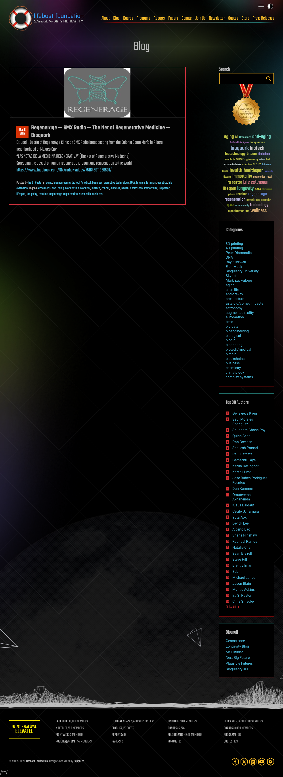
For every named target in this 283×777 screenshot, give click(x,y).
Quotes (233, 18)
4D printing (234, 248)
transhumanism (238, 211)
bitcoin (252, 154)
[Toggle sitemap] (261, 6)
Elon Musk (234, 267)
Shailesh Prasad (245, 448)
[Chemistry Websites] (246, 105)
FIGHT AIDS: (62, 735)
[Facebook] (235, 761)
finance (140, 183)
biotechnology (235, 154)
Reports (159, 18)
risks (258, 200)
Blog (116, 18)
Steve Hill (239, 559)
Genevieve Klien (244, 413)
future (257, 164)
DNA (132, 183)
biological (233, 336)
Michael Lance (243, 577)
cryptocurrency (251, 159)
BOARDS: (229, 728)
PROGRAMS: (230, 735)
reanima (43, 194)
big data (232, 326)
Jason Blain (241, 583)
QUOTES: (228, 741)
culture (262, 159)
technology (259, 205)
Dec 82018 (22, 132)
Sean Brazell (242, 553)
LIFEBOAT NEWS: (121, 721)
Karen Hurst (241, 472)
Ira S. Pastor (35, 183)
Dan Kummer (242, 489)
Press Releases (263, 18)
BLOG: (115, 728)
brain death (230, 159)
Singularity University (242, 271)
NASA (258, 189)
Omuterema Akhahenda (241, 497)
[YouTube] (261, 761)
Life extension (255, 182)
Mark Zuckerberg (239, 280)
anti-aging (58, 188)
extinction (247, 164)
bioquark (85, 188)
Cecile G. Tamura (245, 511)
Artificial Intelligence (239, 142)
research (250, 200)
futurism (151, 183)
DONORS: (173, 728)
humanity (269, 171)
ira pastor (164, 188)
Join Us (200, 18)
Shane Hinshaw (244, 535)
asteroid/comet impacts (244, 303)
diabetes (115, 188)
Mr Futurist (234, 652)
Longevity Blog (237, 646)
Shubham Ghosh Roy (249, 430)
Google (225, 171)
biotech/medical (81, 183)
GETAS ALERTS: (232, 721)
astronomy (234, 308)
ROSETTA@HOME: (66, 741)
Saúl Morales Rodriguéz (242, 421)
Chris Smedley (243, 601)
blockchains (235, 359)
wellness (97, 194)
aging (49, 183)
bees (229, 322)
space (230, 205)
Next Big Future (238, 658)
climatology (235, 372)
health (125, 188)
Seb (235, 571)
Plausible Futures (239, 663)
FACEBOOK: (62, 721)
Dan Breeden (242, 442)
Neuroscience (267, 189)
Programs (143, 18)
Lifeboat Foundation (37, 761)
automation (235, 317)
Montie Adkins (243, 589)
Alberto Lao (241, 529)
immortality (150, 188)
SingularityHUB (237, 669)
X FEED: (60, 728)
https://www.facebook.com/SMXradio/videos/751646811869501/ (64, 170)
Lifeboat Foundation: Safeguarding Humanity (46, 18)
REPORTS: (117, 735)
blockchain (264, 154)
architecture (235, 299)
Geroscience (235, 641)
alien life (232, 290)
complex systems (239, 377)
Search (268, 78)
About (105, 18)
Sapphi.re (79, 761)
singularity (266, 200)
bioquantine (72, 188)
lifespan (20, 194)
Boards (128, 18)
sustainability (242, 205)
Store (245, 18)
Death (268, 159)
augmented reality (240, 313)
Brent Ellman (242, 565)
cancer (105, 188)
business (97, 183)
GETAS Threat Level (24, 730)
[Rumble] (270, 761)
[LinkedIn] (252, 761)
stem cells (85, 194)
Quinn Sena (241, 436)
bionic (230, 340)
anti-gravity (234, 294)
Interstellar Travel (262, 177)
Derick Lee (240, 523)
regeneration (70, 194)
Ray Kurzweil (236, 262)
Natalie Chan (242, 547)
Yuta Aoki (239, 517)
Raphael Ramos (244, 541)
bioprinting (234, 345)
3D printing (234, 244)
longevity (32, 194)
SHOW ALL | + (232, 607)
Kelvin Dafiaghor (245, 466)
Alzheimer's (44, 188)
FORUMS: (173, 741)
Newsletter (217, 18)
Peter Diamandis (239, 253)
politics (231, 194)
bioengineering (62, 183)
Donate (187, 18)
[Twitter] (244, 761)
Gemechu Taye (244, 460)
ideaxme (227, 177)
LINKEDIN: (173, 721)
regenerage (55, 194)
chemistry (233, 368)
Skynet (231, 276)
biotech (96, 188)
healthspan (136, 188)
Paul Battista (242, 454)
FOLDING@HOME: (177, 735)
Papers (173, 18)
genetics (162, 183)
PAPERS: (116, 741)
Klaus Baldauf (243, 505)
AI (236, 137)
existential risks (232, 164)
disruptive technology (116, 183)
